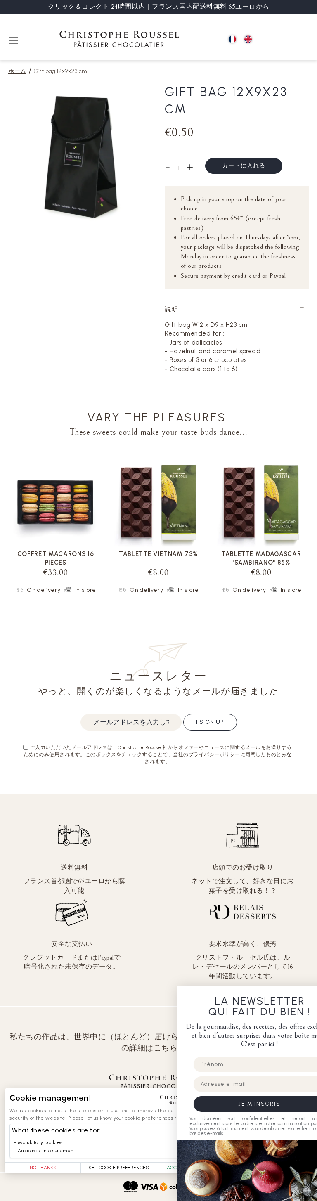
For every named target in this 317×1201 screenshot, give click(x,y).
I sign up (210, 722)
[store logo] (119, 40)
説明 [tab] (171, 309)
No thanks (43, 1167)
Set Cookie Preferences (118, 1167)
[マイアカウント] (284, 40)
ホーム (17, 71)
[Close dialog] (308, 995)
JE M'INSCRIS (234, 1104)
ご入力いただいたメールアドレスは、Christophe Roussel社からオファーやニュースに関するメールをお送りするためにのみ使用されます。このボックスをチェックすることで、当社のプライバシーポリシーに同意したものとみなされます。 (158, 754)
